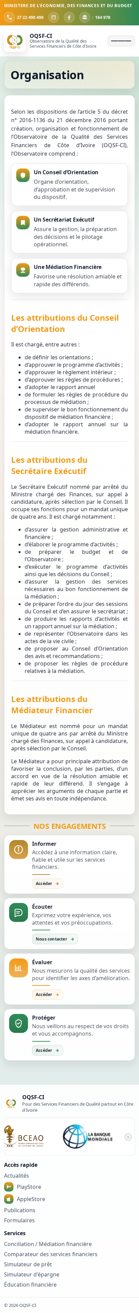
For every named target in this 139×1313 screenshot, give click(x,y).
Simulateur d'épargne (31, 1274)
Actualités (16, 1175)
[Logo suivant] (128, 1137)
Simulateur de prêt (28, 1264)
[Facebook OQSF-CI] (69, 17)
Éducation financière (30, 1284)
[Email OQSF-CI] (53, 17)
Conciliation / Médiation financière (48, 1244)
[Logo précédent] (11, 1137)
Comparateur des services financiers (51, 1254)
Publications (19, 1210)
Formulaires (19, 1220)
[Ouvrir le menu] (121, 41)
